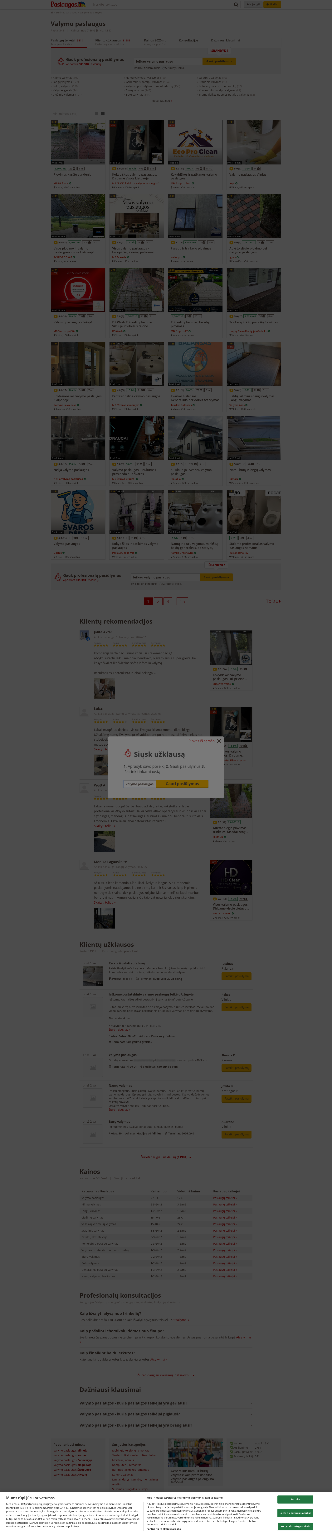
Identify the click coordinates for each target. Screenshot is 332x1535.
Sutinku (295, 1499)
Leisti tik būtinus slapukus (295, 1513)
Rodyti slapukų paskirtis (295, 1526)
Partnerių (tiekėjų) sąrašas (164, 1529)
